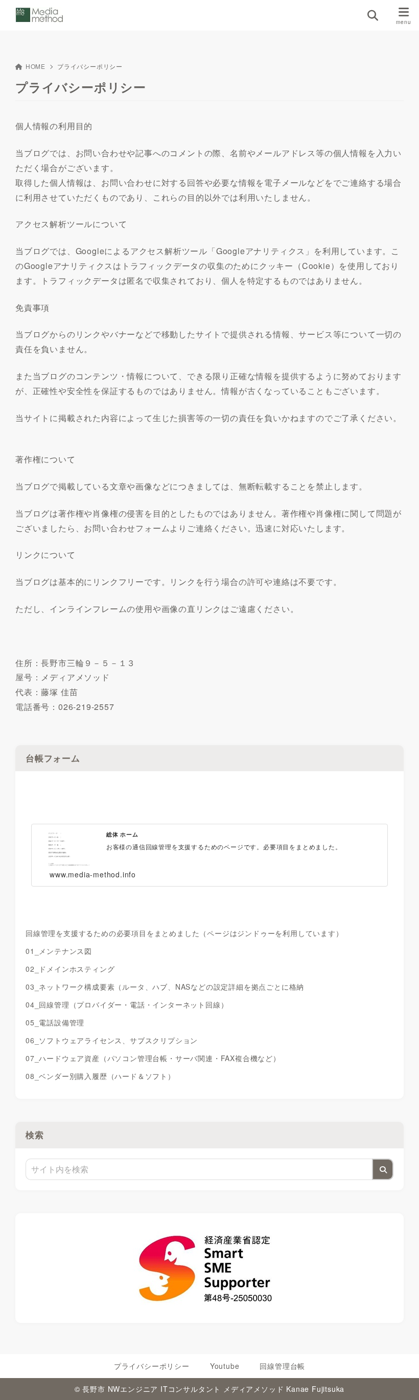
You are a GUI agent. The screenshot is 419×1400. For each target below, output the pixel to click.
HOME (35, 66)
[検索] (382, 1169)
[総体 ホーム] (209, 794)
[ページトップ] (398, 1379)
